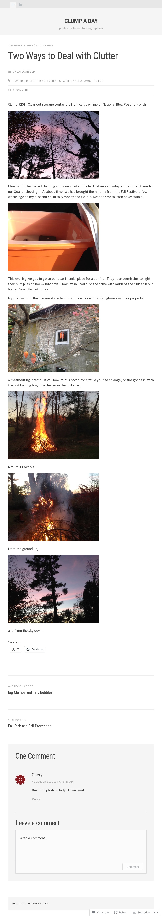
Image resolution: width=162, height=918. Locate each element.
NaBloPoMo (81, 81)
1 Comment (21, 90)
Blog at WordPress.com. (30, 903)
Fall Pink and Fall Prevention (29, 723)
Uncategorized (24, 71)
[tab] (13, 5)
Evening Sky (55, 81)
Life (68, 81)
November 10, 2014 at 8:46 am (52, 781)
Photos (97, 81)
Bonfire (18, 81)
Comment (133, 866)
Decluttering (36, 81)
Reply (36, 799)
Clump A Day (81, 21)
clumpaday (45, 45)
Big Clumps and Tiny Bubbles (30, 689)
